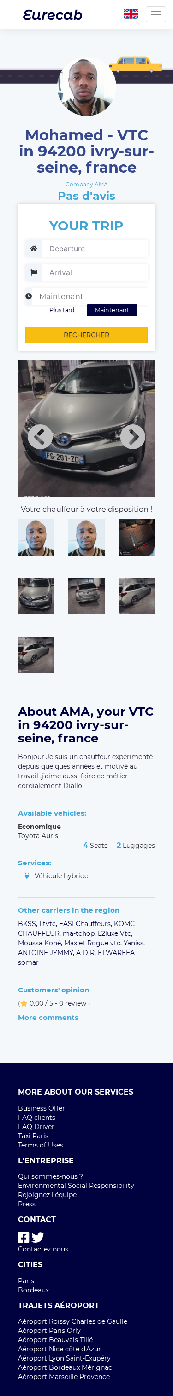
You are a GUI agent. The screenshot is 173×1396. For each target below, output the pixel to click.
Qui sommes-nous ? (50, 1176)
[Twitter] (37, 1238)
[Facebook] (24, 1238)
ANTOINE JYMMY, (47, 953)
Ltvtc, (49, 924)
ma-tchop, (80, 933)
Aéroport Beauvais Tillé (55, 1340)
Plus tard (62, 310)
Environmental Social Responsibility (76, 1186)
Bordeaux (33, 1290)
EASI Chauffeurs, (86, 924)
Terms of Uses (40, 1145)
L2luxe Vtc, (115, 933)
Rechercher (86, 335)
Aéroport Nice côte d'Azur (59, 1349)
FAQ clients (36, 1117)
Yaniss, (134, 943)
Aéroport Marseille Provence (64, 1377)
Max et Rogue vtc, (94, 943)
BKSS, (28, 924)
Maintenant (112, 310)
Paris (26, 1281)
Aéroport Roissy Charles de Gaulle (72, 1321)
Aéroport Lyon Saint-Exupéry (64, 1358)
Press (27, 1204)
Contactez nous (43, 1249)
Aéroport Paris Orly (49, 1330)
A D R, (87, 953)
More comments (48, 1017)
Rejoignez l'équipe (47, 1195)
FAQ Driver (36, 1127)
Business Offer (41, 1108)
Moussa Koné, (41, 943)
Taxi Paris (33, 1136)
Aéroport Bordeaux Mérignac (65, 1367)
